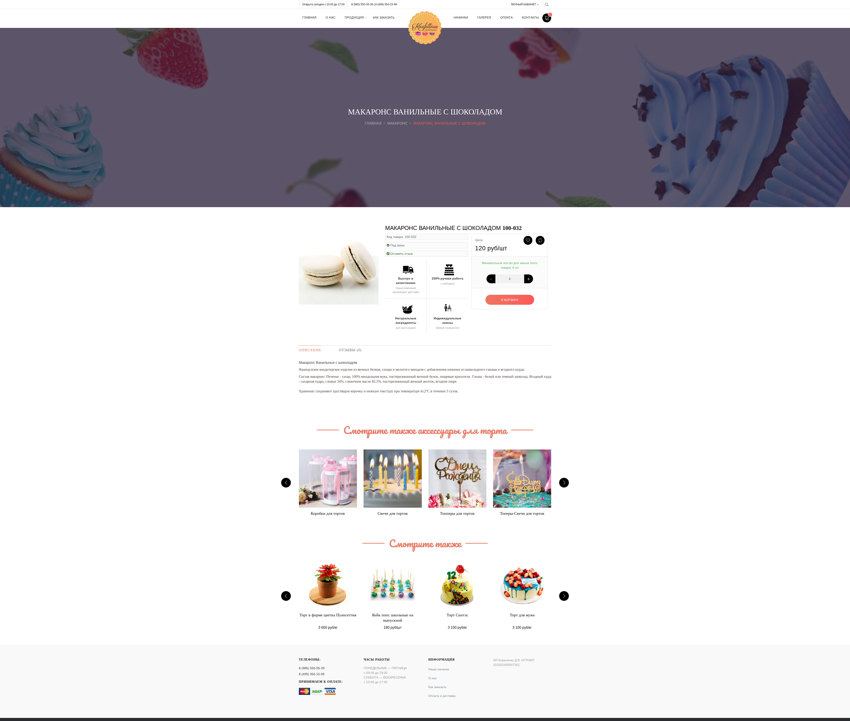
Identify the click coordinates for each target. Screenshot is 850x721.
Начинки (461, 17)
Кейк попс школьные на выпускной (327, 617)
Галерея (484, 17)
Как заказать (383, 17)
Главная (309, 17)
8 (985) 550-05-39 (362, 4)
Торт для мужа (457, 615)
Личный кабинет (523, 4)
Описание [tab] (310, 350)
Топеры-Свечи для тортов (457, 513)
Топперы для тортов (392, 513)
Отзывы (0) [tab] (350, 350)
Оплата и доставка (442, 696)
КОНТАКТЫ (530, 17)
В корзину (509, 300)
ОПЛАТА (506, 17)
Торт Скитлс (392, 615)
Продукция (354, 17)
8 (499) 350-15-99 (386, 4)
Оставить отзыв (401, 253)
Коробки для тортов (522, 513)
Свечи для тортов (328, 513)
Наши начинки (438, 669)
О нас (330, 17)
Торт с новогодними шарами (522, 615)
